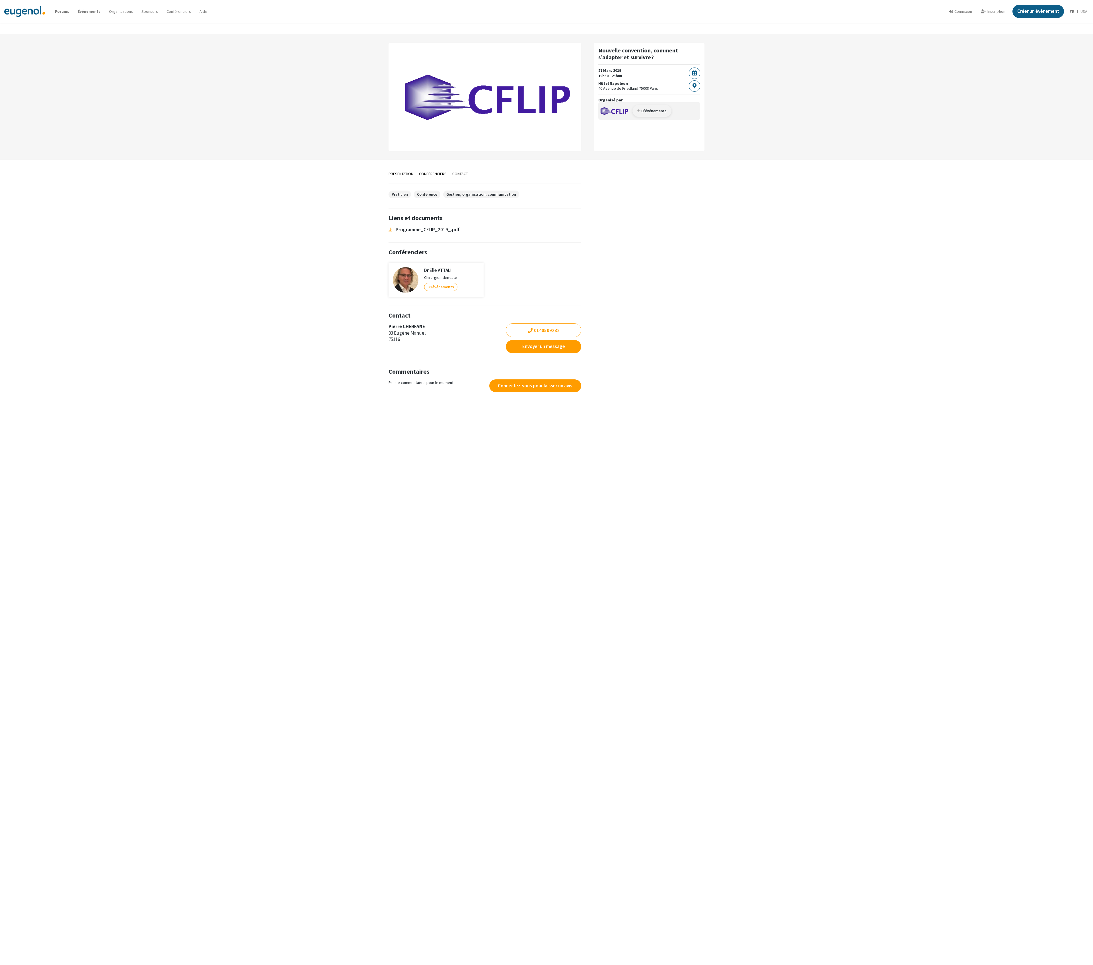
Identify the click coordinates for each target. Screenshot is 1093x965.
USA (1083, 11)
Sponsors (149, 11)
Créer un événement (1038, 11)
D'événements (653, 110)
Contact (460, 173)
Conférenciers (179, 11)
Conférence (427, 194)
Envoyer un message (543, 346)
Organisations (121, 11)
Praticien (400, 194)
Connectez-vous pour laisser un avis (535, 386)
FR (1072, 11)
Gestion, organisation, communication (481, 194)
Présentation (401, 173)
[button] (203, 11)
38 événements (441, 286)
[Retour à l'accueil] (24, 11)
